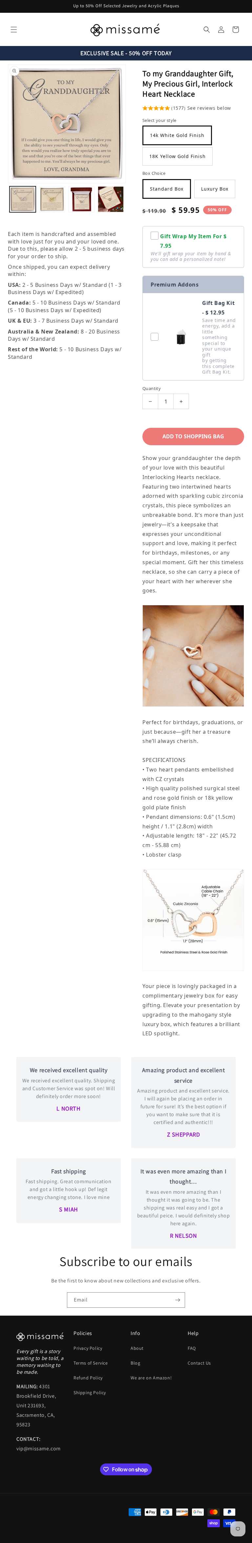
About (137, 1348)
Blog (135, 1363)
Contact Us (199, 1363)
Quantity (151, 388)
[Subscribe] (177, 1300)
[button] (14, 29)
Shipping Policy (90, 1392)
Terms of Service (91, 1363)
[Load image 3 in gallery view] (81, 199)
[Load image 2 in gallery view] (52, 199)
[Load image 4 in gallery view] (111, 199)
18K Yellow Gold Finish (177, 156)
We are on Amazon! (151, 1378)
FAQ (192, 1348)
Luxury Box (214, 189)
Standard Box (166, 189)
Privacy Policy (88, 1348)
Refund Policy (88, 1378)
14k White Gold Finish (177, 135)
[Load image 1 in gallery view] (23, 199)
